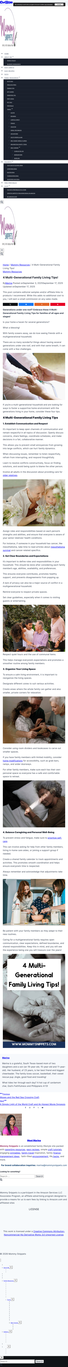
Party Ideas (10, 98)
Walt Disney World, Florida (19, 140)
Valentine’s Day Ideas (13, 179)
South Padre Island (16, 137)
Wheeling (17, 158)
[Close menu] (0, 1260)
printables (15, 1153)
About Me (6, 1267)
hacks (56, 1156)
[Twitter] (4, 3)
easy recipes (33, 1149)
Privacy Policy (11, 60)
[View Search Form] (2, 202)
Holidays (6, 1332)
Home (6, 53)
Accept (59, 4)
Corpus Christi (15, 119)
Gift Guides (10, 92)
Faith (6, 74)
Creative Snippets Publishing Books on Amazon (21, 193)
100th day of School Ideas (15, 165)
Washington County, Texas (19, 144)
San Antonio (14, 133)
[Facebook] (1, 3)
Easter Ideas (11, 172)
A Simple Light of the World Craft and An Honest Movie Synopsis (32, 1102)
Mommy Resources (12, 271)
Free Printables (10, 183)
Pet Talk (9, 102)
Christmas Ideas (12, 169)
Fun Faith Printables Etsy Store (16, 189)
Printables (10, 106)
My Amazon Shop (12, 196)
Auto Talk (10, 81)
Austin (13, 112)
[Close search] (2, 1357)
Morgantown (18, 154)
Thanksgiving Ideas (13, 176)
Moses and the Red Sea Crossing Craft (19, 1096)
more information (48, 4)
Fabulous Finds (11, 84)
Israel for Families (16, 130)
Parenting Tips (11, 95)
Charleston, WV (19, 151)
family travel (28, 1153)
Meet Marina (34, 1140)
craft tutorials (55, 1149)
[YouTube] (11, 3)
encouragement (40, 1156)
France (13, 123)
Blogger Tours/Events (14, 64)
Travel (9, 1299)
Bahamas (13, 116)
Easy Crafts (9, 67)
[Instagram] (6, 3)
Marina (8, 283)
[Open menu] (2, 250)
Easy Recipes (9, 71)
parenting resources (15, 1149)
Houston (13, 127)
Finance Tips (10, 88)
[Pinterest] (9, 3)
